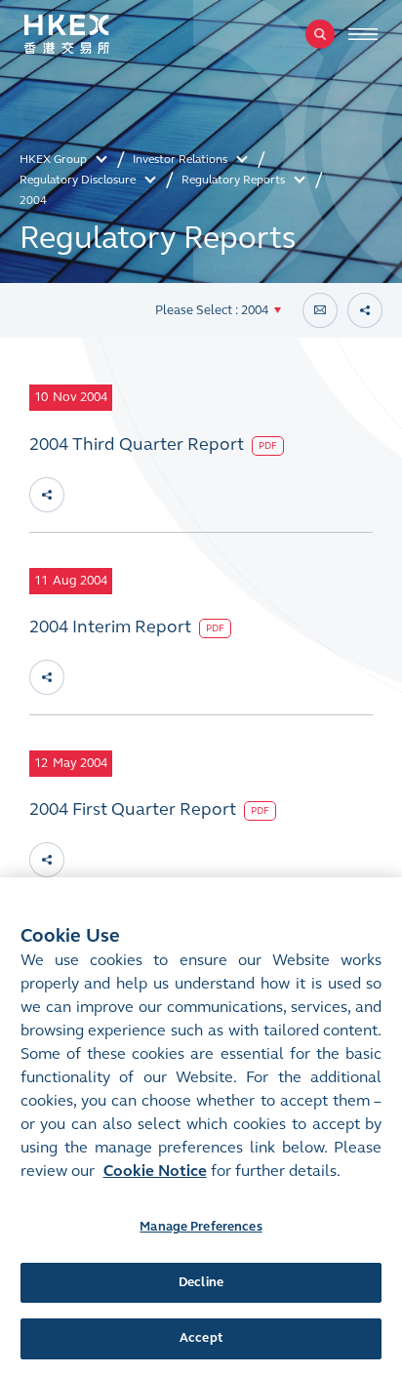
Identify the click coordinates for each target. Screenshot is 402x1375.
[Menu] (363, 34)
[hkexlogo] (87, 34)
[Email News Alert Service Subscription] (320, 310)
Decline (201, 1282)
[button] (218, 311)
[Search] (320, 34)
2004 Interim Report (112, 626)
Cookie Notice (155, 1170)
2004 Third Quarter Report (138, 444)
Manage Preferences (200, 1226)
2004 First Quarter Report (134, 809)
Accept (201, 1338)
